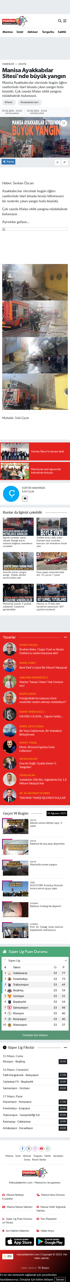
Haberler (8, 64)
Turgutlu (48, 32)
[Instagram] (35, 1148)
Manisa (8, 32)
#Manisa (8, 102)
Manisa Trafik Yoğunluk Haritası (51, 1209)
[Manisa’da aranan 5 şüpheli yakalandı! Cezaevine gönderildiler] (18, 592)
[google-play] (50, 1242)
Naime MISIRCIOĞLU (31, 712)
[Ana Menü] (64, 20)
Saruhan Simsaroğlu (33, 677)
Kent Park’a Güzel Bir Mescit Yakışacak (43, 667)
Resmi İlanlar (39, 1159)
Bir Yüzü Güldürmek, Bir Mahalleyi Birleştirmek (40, 732)
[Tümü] (65, 637)
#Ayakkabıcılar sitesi (29, 102)
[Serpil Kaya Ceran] (9, 730)
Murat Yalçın (28, 645)
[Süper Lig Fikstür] (65, 1047)
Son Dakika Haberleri (17, 1231)
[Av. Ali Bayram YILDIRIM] (9, 795)
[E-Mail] (25, 499)
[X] (29, 1148)
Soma (27, 1159)
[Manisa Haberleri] (15, 21)
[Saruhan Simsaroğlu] (9, 681)
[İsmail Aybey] (9, 665)
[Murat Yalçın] (9, 649)
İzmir (20, 32)
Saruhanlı (58, 1156)
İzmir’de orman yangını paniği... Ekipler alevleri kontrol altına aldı (14, 575)
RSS (9, 1256)
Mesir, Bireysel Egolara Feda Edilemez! (37, 749)
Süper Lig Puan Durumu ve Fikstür (17, 1221)
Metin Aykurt (28, 759)
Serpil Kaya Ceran (31, 726)
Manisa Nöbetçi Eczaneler (13, 1197)
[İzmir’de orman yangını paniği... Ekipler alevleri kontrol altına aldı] (18, 561)
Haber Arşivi (47, 1231)
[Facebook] (22, 1148)
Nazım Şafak (27, 694)
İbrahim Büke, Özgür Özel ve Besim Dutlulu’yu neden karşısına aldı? (41, 651)
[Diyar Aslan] (9, 779)
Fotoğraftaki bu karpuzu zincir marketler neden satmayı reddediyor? (42, 700)
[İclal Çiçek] (11, 493)
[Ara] (60, 20)
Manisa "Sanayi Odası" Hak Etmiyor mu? (41, 684)
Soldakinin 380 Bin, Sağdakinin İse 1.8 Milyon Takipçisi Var (43, 781)
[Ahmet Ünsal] (9, 746)
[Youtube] (41, 1148)
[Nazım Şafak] (9, 697)
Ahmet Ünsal (28, 743)
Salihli (62, 32)
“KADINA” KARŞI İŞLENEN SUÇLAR (42, 797)
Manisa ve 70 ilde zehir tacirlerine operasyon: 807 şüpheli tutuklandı (50, 607)
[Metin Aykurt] (9, 763)
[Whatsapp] (47, 1148)
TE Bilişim (43, 1268)
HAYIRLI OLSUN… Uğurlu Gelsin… (41, 716)
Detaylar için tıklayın (35, 1035)
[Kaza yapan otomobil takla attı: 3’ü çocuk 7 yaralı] (52, 561)
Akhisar (32, 32)
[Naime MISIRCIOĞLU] (9, 714)
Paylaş (10, 161)
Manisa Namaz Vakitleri (19, 1207)
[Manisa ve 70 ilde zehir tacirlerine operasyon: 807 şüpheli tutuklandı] (52, 592)
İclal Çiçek (28, 491)
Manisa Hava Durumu (53, 1195)
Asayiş (22, 64)
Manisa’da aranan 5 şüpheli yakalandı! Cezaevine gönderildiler (17, 607)
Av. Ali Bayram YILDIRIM (34, 793)
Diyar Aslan (27, 775)
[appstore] (20, 1242)
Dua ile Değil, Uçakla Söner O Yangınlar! (37, 765)
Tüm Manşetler (48, 1219)
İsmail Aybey (27, 663)
